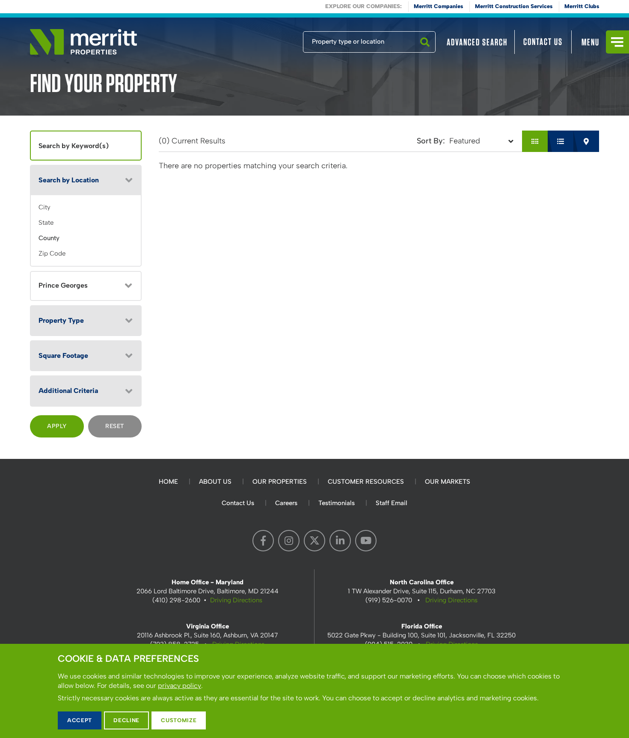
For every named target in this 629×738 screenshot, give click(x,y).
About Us (215, 481)
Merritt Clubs (581, 6)
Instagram (289, 540)
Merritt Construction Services (513, 6)
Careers (286, 503)
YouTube (366, 540)
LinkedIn (340, 540)
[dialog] (314, 691)
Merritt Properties (83, 42)
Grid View (535, 141)
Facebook (263, 540)
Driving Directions (236, 600)
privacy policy (179, 685)
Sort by (430, 141)
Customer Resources (366, 481)
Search (424, 52)
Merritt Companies (438, 6)
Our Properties (279, 481)
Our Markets (447, 481)
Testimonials (336, 503)
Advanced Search (477, 42)
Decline (126, 720)
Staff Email (391, 503)
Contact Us (543, 41)
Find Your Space (274, 39)
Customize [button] (178, 720)
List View (560, 141)
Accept (79, 720)
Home (168, 481)
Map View (586, 141)
